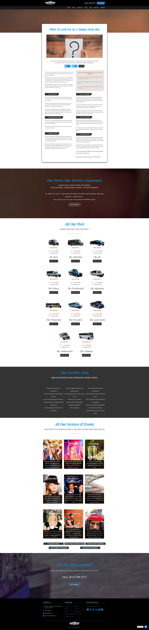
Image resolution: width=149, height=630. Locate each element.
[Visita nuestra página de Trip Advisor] (96, 609)
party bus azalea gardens (74, 399)
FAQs (90, 7)
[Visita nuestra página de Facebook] (88, 609)
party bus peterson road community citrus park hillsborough (95, 406)
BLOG (86, 7)
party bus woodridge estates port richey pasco (53, 409)
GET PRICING (101, 3)
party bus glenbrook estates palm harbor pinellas (74, 390)
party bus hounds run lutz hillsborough (53, 390)
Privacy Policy (79, 611)
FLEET (73, 7)
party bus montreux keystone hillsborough (95, 390)
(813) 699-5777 (90, 3)
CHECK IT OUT (53, 261)
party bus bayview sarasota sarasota (53, 399)
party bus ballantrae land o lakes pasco (95, 412)
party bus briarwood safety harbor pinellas (53, 395)
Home (67, 606)
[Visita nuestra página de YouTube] (99, 609)
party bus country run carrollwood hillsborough (95, 401)
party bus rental (66, 139)
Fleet (67, 608)
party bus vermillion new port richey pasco (95, 395)
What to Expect (79, 613)
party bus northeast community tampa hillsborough (53, 404)
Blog (67, 611)
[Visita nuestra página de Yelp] (93, 609)
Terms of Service (69, 616)
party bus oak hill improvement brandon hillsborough (74, 404)
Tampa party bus (80, 61)
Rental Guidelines (69, 613)
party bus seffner (74, 407)
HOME (68, 7)
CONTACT (103, 7)
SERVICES (80, 7)
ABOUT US (96, 7)
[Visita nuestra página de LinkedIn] (102, 609)
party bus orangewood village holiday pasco (74, 395)
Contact (77, 608)
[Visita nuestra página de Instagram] (90, 609)
